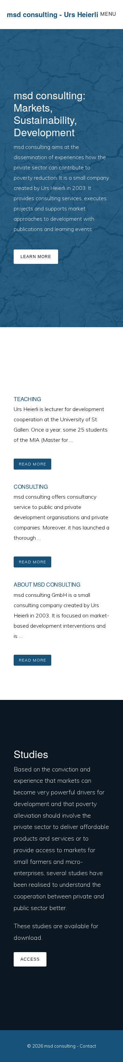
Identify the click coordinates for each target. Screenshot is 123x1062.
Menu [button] (108, 14)
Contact (88, 1046)
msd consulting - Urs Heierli (52, 14)
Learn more (35, 256)
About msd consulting (47, 584)
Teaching (27, 399)
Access (30, 959)
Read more (35, 465)
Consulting (30, 486)
